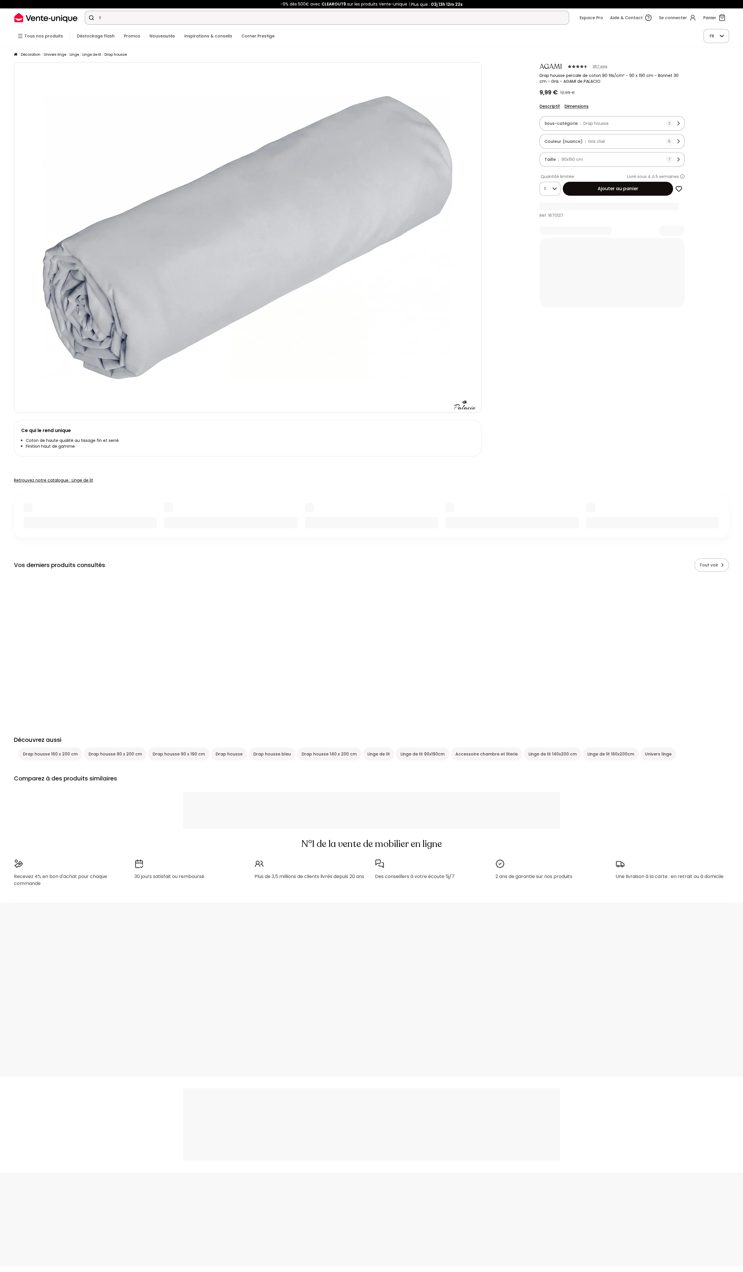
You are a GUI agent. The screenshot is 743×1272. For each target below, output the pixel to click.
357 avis (600, 66)
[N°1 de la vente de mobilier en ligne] (46, 17)
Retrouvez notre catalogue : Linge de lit (53, 480)
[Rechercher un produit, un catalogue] (91, 17)
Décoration (30, 54)
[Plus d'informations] (682, 176)
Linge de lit (91, 54)
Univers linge (55, 54)
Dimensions (577, 106)
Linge (74, 54)
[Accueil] (15, 54)
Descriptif (550, 106)
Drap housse (115, 54)
